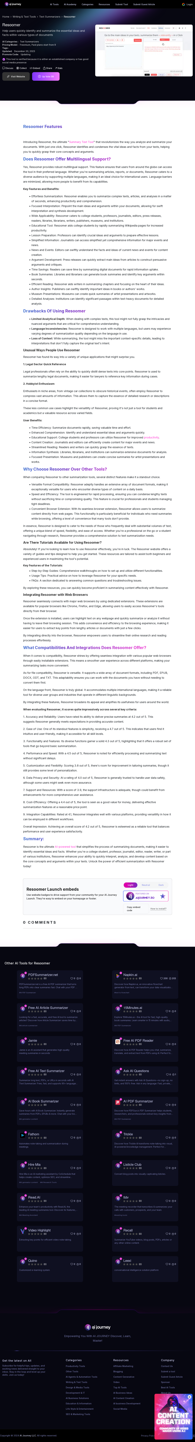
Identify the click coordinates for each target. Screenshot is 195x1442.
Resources (104, 4)
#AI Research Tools (48, 1182)
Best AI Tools (168, 1387)
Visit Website (18, 76)
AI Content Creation (123, 1398)
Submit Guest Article (144, 4)
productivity (151, 437)
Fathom (33, 1134)
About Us (166, 1393)
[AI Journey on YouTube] (193, 1435)
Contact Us (167, 1366)
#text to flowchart (121, 993)
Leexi (127, 1260)
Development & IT (75, 1393)
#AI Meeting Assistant (28, 1215)
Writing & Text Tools (24, 16)
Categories (87, 4)
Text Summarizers (49, 16)
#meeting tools (120, 1215)
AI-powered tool (65, 846)
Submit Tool (121, 4)
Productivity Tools (75, 1366)
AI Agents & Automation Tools (81, 1376)
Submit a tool (168, 1371)
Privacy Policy (148, 1435)
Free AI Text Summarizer (46, 1071)
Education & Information (79, 1403)
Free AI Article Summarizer (48, 1007)
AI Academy (70, 4)
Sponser (165, 1382)
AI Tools (54, 4)
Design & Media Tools (77, 1387)
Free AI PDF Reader (138, 1040)
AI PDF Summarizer (138, 1101)
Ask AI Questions (136, 1071)
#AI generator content (28, 1119)
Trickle (128, 1134)
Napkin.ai (130, 974)
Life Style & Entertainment (80, 1409)
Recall (128, 1230)
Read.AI (34, 1197)
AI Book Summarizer (43, 1101)
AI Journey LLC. (28, 1435)
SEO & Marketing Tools (78, 1414)
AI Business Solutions (77, 1398)
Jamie (32, 1040)
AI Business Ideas (122, 1393)
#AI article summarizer (28, 1025)
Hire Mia (34, 1164)
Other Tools (72, 1371)
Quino (32, 1260)
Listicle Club (132, 1164)
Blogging (118, 1371)
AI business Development (126, 1403)
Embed (36, 68)
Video (116, 1382)
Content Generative (123, 1376)
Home (5, 16)
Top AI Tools (120, 1387)
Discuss (9, 68)
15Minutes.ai (132, 1007)
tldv (126, 1197)
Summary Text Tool (81, 142)
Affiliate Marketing (123, 1366)
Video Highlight (39, 1230)
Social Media (120, 1409)
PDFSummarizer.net (43, 974)
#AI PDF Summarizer (27, 993)
